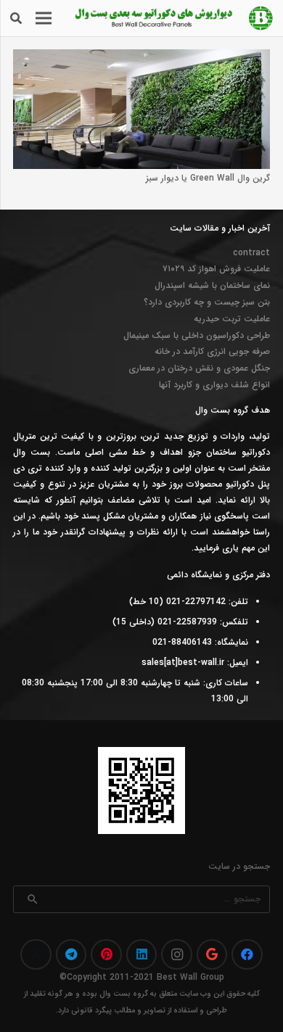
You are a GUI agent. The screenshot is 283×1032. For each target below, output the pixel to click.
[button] (15, 18)
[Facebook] (247, 954)
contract (251, 253)
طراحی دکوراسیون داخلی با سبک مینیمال (196, 335)
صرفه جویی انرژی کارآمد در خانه (212, 351)
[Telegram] (71, 954)
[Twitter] (36, 954)
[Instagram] (176, 954)
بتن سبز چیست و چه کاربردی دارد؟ (207, 302)
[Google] (212, 954)
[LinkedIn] (141, 954)
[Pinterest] (106, 954)
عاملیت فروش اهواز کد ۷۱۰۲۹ (216, 269)
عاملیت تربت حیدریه (232, 319)
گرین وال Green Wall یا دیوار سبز (208, 178)
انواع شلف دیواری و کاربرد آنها (214, 385)
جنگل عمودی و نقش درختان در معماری (199, 368)
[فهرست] (43, 18)
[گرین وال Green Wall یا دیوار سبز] (141, 57)
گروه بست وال (123, 994)
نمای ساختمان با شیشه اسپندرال (212, 285)
